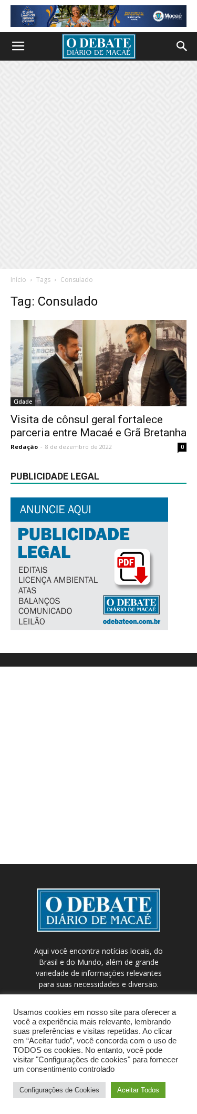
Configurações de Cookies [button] (59, 1090)
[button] (182, 46)
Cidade (23, 401)
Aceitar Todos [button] (138, 1090)
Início (18, 279)
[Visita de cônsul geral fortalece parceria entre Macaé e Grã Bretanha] (98, 363)
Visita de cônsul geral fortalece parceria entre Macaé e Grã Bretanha (98, 426)
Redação (24, 447)
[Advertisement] (98, 164)
